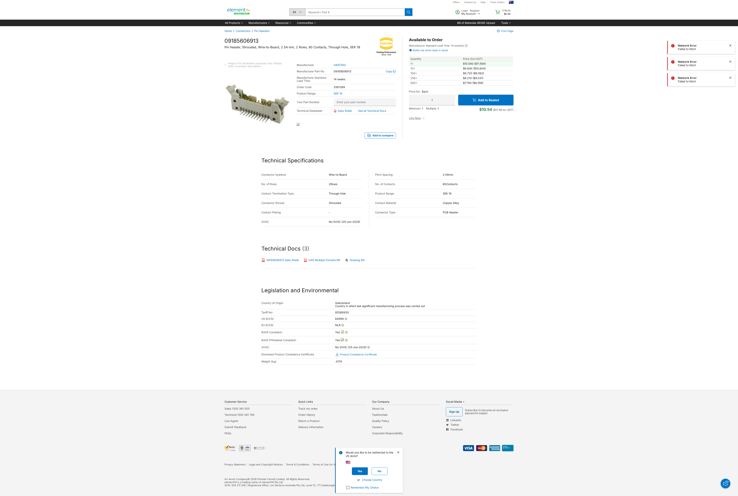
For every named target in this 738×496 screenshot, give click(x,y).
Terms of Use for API (324, 464)
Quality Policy (380, 421)
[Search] (408, 12)
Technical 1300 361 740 (239, 414)
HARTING (340, 65)
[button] (233, 23)
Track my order (307, 408)
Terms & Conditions (297, 464)
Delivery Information (310, 427)
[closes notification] (730, 13)
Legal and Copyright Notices (266, 464)
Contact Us (470, 2)
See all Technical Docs (372, 110)
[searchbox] (355, 12)
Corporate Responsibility (387, 433)
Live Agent (231, 421)
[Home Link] (238, 12)
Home (228, 31)
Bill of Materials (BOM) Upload (476, 22)
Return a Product (309, 421)
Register (475, 10)
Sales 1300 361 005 (236, 408)
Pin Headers (261, 31)
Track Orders (497, 2)
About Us (378, 408)
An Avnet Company (235, 479)
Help (482, 2)
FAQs (227, 433)
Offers (456, 2)
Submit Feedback (235, 427)
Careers (377, 427)
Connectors (243, 31)
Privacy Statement (235, 464)
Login (464, 10)
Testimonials (379, 414)
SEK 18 (338, 93)
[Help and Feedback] (725, 483)
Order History (306, 414)
